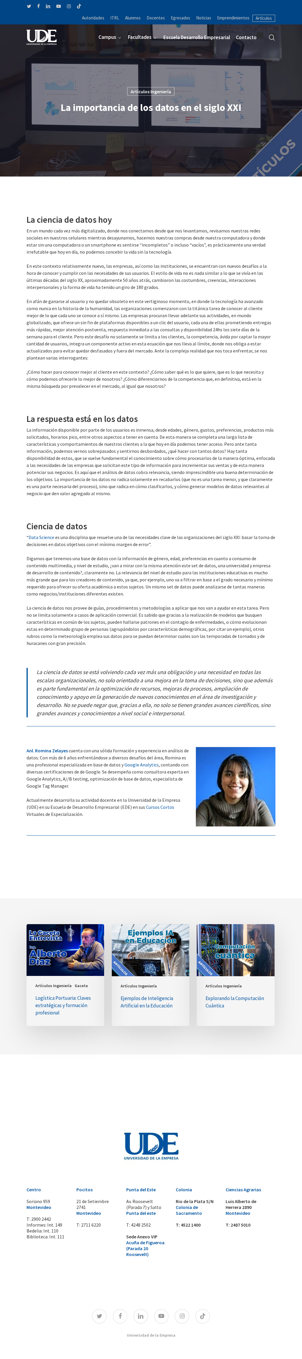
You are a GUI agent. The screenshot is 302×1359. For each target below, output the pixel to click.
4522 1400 (191, 1225)
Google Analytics (141, 765)
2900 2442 (41, 1219)
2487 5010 (240, 1225)
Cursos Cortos (160, 807)
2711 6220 (91, 1225)
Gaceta (81, 985)
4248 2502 (141, 1225)
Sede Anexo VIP (141, 1237)
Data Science (41, 537)
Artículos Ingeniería (151, 91)
